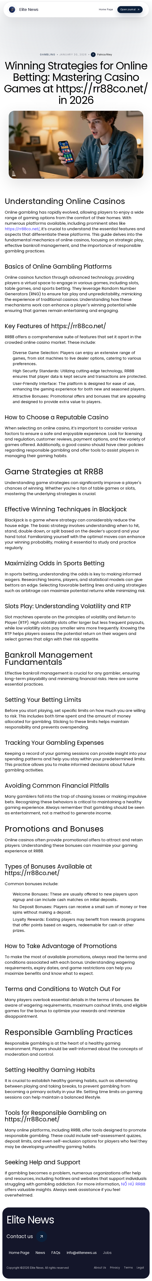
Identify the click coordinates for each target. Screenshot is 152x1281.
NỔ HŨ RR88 (133, 1184)
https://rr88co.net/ (22, 228)
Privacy (115, 1268)
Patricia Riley (104, 54)
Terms (128, 1268)
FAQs (55, 1252)
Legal (140, 1268)
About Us (100, 1268)
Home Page (19, 1252)
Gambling (47, 54)
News (40, 1252)
